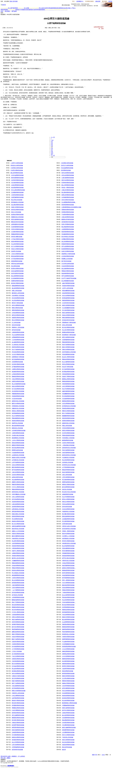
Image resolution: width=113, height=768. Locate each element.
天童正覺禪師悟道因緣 (18, 379)
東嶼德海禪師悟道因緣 (68, 626)
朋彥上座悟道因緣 (17, 290)
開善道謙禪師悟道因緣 (68, 516)
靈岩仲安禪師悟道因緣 (68, 533)
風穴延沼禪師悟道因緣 (68, 327)
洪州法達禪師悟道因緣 (67, 175)
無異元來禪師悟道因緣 (68, 739)
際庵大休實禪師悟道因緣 (18, 690)
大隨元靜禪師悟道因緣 (18, 472)
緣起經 (64, 749)
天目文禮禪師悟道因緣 (68, 582)
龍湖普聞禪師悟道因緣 (67, 249)
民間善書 (37, 9)
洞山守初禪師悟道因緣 (68, 388)
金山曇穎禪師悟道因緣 (18, 342)
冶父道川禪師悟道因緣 (18, 354)
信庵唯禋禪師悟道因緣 (18, 553)
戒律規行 (17, 9)
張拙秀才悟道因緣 (16, 251)
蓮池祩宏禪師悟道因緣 (68, 698)
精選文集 (32, 9)
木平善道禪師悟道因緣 (17, 258)
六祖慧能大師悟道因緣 (17, 168)
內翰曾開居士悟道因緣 (18, 538)
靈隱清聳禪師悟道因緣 (18, 310)
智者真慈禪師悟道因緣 (68, 555)
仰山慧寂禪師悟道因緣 (18, 300)
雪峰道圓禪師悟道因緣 (18, 418)
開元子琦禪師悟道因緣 (68, 413)
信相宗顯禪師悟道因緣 (68, 452)
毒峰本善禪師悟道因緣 (68, 676)
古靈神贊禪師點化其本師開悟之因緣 (71, 207)
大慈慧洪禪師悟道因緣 (18, 577)
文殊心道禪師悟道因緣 (18, 496)
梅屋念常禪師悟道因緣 (68, 617)
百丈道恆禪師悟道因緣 (68, 310)
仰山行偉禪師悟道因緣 (18, 415)
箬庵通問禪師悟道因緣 (68, 730)
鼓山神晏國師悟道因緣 (67, 280)
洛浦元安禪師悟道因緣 (67, 251)
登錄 (11, 1)
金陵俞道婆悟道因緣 (17, 477)
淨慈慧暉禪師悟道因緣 (68, 383)
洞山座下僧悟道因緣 (67, 366)
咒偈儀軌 (22, 9)
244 (52, 145)
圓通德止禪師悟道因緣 (68, 379)
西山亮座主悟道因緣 (16, 199)
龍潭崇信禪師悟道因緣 (17, 268)
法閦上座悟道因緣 (67, 474)
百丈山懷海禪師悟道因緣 (18, 190)
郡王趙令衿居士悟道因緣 (69, 491)
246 (52, 148)
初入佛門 (10, 8)
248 (52, 151)
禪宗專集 (48, 8)
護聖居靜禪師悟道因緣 (18, 511)
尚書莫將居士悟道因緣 (68, 511)
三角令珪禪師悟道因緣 (17, 253)
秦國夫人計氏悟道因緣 (18, 531)
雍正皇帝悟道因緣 (67, 747)
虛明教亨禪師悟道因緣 (18, 624)
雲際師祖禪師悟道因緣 (67, 209)
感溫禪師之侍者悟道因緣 (68, 253)
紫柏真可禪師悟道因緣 (18, 700)
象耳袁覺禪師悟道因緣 (68, 487)
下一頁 (53, 155)
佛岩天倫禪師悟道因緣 (18, 619)
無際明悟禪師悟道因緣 (68, 663)
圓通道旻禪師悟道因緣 (18, 445)
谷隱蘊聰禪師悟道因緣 (18, 337)
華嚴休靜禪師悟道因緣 (68, 359)
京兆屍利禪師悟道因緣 (17, 231)
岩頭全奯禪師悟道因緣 (17, 271)
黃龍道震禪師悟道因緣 (18, 442)
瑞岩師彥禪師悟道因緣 (67, 273)
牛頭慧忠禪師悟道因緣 (17, 170)
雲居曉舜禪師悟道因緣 (18, 396)
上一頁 (53, 137)
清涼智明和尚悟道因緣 (18, 391)
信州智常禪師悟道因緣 (17, 180)
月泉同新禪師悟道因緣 (18, 661)
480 (52, 154)
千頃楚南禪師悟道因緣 (67, 214)
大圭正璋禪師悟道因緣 (68, 649)
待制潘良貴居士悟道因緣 (69, 543)
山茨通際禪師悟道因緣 (68, 732)
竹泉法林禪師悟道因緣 (68, 614)
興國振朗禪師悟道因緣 (17, 234)
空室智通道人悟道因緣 (68, 437)
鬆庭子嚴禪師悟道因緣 (18, 680)
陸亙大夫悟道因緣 (16, 212)
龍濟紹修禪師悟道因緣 (68, 298)
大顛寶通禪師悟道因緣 (67, 229)
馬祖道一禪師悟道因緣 (67, 187)
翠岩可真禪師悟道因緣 (68, 344)
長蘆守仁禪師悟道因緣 (18, 550)
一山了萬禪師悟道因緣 (18, 590)
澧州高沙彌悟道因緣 (16, 236)
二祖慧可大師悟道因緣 (17, 163)
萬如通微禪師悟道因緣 (68, 720)
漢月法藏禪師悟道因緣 (18, 715)
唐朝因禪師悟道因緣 (16, 261)
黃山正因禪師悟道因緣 (18, 580)
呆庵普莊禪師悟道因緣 (18, 658)
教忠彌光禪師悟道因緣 (68, 514)
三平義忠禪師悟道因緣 (17, 239)
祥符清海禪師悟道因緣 (18, 499)
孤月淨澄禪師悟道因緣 (18, 678)
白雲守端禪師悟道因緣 (18, 462)
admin (103, 754)
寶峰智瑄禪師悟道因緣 (68, 680)
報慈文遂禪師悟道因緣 (68, 312)
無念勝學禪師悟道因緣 (68, 661)
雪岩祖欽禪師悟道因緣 (68, 597)
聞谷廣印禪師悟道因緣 (18, 703)
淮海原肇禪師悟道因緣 (68, 575)
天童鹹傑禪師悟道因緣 (18, 560)
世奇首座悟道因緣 (67, 506)
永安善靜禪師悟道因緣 (67, 256)
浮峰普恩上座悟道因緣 (18, 693)
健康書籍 (42, 9)
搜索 (16, 1)
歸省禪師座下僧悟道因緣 (69, 334)
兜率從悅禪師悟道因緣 (68, 428)
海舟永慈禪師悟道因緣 (18, 673)
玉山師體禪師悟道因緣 (68, 622)
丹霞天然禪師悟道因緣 (17, 229)
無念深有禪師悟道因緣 (68, 742)
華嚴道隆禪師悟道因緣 (68, 342)
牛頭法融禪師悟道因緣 (67, 168)
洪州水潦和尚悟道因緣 (67, 199)
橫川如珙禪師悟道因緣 (68, 604)
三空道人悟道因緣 (17, 651)
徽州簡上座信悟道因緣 (18, 558)
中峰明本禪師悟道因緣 (68, 636)
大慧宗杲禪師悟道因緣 (68, 477)
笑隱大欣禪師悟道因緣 (18, 617)
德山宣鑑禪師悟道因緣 (67, 268)
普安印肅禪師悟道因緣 (68, 550)
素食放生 (63, 8)
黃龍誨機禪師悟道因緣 (68, 290)
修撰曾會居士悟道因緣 (18, 401)
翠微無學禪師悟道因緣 (67, 244)
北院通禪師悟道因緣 (17, 361)
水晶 (2, 764)
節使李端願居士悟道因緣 (69, 352)
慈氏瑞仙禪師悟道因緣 (18, 447)
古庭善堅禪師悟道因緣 (68, 668)
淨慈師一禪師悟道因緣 (68, 531)
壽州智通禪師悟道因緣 (17, 177)
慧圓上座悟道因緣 (67, 425)
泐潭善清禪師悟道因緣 (68, 420)
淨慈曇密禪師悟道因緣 (68, 553)
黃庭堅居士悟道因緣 (17, 423)
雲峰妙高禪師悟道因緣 (68, 590)
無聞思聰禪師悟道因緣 (68, 639)
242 (52, 143)
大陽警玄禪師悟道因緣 (18, 369)
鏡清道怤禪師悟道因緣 (17, 283)
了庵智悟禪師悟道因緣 (68, 592)
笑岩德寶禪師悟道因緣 (68, 693)
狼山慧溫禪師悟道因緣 (68, 545)
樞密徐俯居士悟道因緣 (18, 491)
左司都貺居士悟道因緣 (18, 460)
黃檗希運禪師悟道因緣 (67, 204)
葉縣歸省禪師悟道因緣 (68, 332)
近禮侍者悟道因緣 (67, 523)
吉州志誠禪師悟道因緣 (17, 175)
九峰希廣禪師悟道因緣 (18, 433)
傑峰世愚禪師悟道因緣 (68, 651)
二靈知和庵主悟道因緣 (68, 445)
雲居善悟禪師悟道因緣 (18, 501)
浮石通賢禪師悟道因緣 (68, 725)
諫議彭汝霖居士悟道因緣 (18, 457)
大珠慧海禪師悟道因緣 (17, 195)
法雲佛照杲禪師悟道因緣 (18, 430)
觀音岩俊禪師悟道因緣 (17, 256)
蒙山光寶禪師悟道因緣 (67, 185)
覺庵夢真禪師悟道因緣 (18, 607)
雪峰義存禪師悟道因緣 (67, 271)
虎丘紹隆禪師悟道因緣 (18, 479)
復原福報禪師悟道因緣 (68, 612)
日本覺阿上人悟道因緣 (68, 536)
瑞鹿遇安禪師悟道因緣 (18, 317)
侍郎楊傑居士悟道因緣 (18, 406)
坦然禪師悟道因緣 (66, 170)
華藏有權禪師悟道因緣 (18, 563)
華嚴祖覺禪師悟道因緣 (18, 489)
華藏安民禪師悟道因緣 (18, 484)
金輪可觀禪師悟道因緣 (68, 283)
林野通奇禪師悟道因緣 (18, 727)
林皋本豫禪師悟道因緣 (18, 730)
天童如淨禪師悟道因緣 (68, 563)
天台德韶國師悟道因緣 (68, 307)
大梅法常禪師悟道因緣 (67, 190)
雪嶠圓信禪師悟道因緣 (18, 707)
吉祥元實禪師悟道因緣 (68, 386)
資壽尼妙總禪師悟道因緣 (18, 526)
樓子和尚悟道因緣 (66, 261)
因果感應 (58, 8)
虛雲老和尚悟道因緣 (17, 749)
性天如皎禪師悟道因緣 (18, 666)
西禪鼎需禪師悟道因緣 (18, 516)
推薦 (93, 754)
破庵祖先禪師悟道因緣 (69, 568)
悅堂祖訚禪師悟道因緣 (18, 592)
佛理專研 (15, 8)
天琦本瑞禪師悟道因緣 (69, 602)
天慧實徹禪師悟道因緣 (18, 747)
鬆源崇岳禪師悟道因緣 (18, 570)
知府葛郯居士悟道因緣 (68, 538)
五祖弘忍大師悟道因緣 (67, 165)
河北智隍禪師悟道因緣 (17, 182)
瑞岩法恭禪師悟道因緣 (18, 386)
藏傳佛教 (53, 8)
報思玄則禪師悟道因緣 (18, 315)
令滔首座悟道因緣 (17, 398)
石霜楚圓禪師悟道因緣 (68, 339)
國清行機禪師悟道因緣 (18, 536)
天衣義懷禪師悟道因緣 (68, 398)
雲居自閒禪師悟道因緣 (68, 587)
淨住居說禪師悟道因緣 (18, 352)
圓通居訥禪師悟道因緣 (68, 401)
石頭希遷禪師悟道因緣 (17, 226)
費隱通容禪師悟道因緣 (18, 717)
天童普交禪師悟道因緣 (68, 442)
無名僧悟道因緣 (15, 266)
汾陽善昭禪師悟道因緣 (18, 332)
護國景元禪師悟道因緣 (18, 482)
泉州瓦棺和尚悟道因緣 (17, 273)
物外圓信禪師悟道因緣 (18, 671)
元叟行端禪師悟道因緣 (18, 587)
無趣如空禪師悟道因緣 (68, 683)
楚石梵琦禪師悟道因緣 (18, 609)
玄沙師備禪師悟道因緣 (17, 278)
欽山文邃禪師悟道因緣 (68, 361)
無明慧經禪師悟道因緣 (18, 712)
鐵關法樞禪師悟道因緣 (18, 631)
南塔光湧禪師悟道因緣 (18, 305)
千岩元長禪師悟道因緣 (18, 656)
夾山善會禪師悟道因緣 (17, 244)
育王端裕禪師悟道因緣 (68, 479)
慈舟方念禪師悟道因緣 (68, 734)
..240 (52, 140)
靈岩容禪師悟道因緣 (67, 671)
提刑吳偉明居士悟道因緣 (69, 528)
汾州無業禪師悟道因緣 (67, 197)
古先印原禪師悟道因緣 (68, 656)
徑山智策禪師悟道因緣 (68, 460)
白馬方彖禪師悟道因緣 (18, 744)
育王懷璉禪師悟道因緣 (68, 396)
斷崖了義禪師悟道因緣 (18, 639)
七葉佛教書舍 (10, 765)
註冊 (13, 1)
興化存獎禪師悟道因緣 (18, 320)
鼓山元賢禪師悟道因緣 (18, 742)
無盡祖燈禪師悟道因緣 (68, 695)
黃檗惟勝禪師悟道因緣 (18, 413)
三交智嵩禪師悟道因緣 (18, 339)
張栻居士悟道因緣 (67, 489)
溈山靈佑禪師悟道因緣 (17, 204)
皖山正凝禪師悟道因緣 (68, 595)
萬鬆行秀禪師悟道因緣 (18, 634)
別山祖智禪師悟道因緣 (68, 599)
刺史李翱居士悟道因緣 (67, 236)
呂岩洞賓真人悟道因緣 (18, 295)
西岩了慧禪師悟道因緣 (18, 602)
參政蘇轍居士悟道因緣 (18, 437)
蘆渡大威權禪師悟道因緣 (69, 727)
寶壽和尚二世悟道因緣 (18, 327)
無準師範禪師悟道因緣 (18, 582)
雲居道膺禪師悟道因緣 (68, 354)
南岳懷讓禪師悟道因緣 (17, 187)
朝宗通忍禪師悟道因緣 (18, 720)
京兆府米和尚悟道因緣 (68, 303)
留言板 (110, 1)
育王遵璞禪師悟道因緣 (68, 521)
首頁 (2, 11)
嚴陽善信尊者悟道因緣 (67, 219)
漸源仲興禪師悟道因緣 (17, 241)
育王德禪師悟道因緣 (17, 518)
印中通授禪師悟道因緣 (18, 734)
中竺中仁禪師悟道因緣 (18, 487)
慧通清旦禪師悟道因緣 (18, 533)
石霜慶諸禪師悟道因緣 (67, 239)
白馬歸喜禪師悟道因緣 (18, 374)
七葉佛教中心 (79, 1)
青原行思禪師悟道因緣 (67, 224)
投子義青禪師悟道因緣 (68, 369)
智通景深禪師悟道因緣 (18, 381)
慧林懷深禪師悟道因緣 (68, 408)
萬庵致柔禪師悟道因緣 (68, 570)
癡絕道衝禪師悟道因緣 (68, 585)
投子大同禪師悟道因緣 (17, 246)
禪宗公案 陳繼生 (5, 758)
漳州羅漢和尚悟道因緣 (67, 222)
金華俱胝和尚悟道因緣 (17, 224)
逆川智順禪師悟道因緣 (18, 653)
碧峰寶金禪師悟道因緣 (68, 653)
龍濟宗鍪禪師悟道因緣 (68, 572)
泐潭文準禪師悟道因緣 (68, 430)
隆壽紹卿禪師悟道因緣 (18, 285)
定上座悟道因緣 (16, 322)
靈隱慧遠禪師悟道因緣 (68, 482)
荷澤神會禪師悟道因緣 (67, 182)
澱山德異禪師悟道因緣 (68, 619)
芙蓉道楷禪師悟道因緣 (68, 374)
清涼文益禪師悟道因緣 (68, 295)
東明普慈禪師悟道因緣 (68, 673)
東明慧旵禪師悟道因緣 (68, 666)
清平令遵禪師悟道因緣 (67, 246)
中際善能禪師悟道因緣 (18, 548)
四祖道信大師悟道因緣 (17, 165)
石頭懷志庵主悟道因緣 (18, 435)
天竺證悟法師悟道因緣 (67, 263)
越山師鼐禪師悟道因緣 (18, 288)
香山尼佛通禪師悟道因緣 (18, 383)
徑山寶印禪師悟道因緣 (18, 541)
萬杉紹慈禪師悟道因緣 (18, 425)
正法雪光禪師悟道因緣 (68, 678)
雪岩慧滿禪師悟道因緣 (68, 631)
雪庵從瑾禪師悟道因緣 (18, 568)
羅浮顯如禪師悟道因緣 (68, 371)
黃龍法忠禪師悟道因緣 (68, 501)
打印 (96, 754)
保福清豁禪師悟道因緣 (68, 293)
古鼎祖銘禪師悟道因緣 (18, 614)
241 (52, 141)
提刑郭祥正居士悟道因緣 (69, 464)
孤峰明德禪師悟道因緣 (68, 629)
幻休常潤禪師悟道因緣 (18, 710)
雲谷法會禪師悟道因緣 (68, 690)
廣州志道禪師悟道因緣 (67, 180)
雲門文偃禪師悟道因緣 (67, 276)
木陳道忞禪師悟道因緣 (18, 722)
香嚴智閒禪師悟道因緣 (68, 300)
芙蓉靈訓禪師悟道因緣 (67, 212)
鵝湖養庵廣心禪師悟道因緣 (69, 703)
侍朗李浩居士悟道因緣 (68, 560)
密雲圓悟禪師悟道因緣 (18, 705)
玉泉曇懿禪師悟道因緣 (68, 518)
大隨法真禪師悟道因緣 (67, 217)
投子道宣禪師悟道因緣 (18, 388)
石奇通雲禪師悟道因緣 (68, 722)
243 (52, 144)
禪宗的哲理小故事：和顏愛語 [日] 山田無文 (13, 756)
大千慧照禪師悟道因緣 (18, 649)
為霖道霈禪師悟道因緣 (68, 744)
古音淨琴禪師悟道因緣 (68, 685)
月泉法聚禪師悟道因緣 (18, 685)
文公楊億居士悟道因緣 (18, 344)
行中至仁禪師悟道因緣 (18, 612)
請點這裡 (97, 1)
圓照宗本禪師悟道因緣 (18, 403)
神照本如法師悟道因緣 (17, 263)
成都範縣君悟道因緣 (67, 494)
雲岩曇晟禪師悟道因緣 (67, 234)
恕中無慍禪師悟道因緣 (18, 646)
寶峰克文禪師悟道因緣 (68, 410)
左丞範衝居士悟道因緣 (18, 455)
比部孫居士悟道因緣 (67, 462)
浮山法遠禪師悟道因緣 (18, 334)
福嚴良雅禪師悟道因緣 (68, 391)
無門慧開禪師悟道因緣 (68, 577)
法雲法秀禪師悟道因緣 (68, 403)
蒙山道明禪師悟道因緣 (17, 172)
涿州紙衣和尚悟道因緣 (68, 320)
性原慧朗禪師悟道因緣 (68, 607)
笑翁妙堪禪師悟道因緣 (18, 565)
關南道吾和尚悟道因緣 (17, 222)
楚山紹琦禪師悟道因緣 (18, 668)
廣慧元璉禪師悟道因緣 (68, 337)
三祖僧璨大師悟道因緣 (67, 163)
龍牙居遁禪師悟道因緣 (18, 359)
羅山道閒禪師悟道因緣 (17, 276)
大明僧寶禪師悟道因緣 (18, 597)
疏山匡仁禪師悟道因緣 (68, 357)
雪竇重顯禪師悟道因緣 (18, 393)
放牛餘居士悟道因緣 (17, 595)
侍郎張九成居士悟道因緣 (69, 526)
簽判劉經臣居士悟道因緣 (69, 406)
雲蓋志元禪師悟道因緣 (17, 249)
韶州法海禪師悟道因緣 (67, 172)
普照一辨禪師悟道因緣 (68, 580)
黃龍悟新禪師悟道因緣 (68, 418)
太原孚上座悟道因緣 (67, 288)
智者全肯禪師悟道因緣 (68, 315)
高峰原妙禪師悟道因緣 (68, 624)
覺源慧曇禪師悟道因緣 (18, 629)
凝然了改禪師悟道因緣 (18, 683)
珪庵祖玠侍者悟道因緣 (18, 676)
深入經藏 (26, 8)
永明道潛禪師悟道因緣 (18, 312)
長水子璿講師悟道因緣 (18, 349)
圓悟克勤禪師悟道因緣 (18, 467)
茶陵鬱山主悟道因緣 (67, 258)
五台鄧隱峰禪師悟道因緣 (68, 202)
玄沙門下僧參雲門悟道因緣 (68, 278)
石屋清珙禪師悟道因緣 (18, 641)
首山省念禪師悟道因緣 (68, 330)
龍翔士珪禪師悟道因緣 (68, 499)
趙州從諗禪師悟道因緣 (17, 209)
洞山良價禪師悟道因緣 (67, 241)
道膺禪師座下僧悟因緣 (18, 357)
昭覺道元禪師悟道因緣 (68, 484)
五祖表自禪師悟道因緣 (18, 474)
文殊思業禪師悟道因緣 (18, 543)
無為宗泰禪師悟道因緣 (68, 472)
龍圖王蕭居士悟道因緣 (18, 514)
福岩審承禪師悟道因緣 (18, 371)
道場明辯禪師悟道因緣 (18, 506)
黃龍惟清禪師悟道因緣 (18, 420)
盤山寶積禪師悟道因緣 (67, 192)
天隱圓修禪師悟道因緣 (68, 705)
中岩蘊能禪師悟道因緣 (18, 452)
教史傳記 (68, 8)
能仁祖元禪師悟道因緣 (18, 523)
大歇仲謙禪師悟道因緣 (18, 585)
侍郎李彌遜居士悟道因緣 (18, 494)
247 (52, 149)
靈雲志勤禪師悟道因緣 (17, 219)
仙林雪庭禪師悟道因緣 (18, 698)
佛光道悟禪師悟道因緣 (18, 604)
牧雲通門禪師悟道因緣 (18, 725)
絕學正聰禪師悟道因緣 (68, 688)
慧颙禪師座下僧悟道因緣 (69, 322)
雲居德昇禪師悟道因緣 (18, 545)
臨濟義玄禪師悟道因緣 (17, 214)
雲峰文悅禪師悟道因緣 (68, 349)
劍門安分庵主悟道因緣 (68, 558)
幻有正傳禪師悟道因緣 (18, 695)
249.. (52, 152)
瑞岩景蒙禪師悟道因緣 (68, 565)
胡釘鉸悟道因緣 (16, 325)
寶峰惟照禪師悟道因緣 (18, 376)
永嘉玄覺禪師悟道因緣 (17, 185)
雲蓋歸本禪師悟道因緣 (68, 285)
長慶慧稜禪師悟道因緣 (17, 280)
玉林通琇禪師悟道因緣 (18, 732)
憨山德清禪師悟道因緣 (68, 700)
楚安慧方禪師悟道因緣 (68, 541)
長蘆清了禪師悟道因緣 (68, 376)
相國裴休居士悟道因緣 (17, 217)
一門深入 (73, 8)
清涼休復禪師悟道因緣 (18, 298)
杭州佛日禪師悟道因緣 (18, 364)
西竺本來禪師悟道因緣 (18, 663)
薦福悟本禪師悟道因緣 (18, 521)
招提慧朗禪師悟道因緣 (67, 231)
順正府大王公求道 (8, 764)
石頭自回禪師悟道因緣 (68, 509)
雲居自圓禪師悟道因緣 (68, 548)
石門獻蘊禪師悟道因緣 (18, 366)
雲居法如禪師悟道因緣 (68, 504)
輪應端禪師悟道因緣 (67, 440)
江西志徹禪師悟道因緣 (67, 177)
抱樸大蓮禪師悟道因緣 (68, 707)
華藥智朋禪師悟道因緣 (68, 381)
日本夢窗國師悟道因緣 (68, 644)
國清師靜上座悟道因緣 (18, 293)
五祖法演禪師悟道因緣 (18, 464)
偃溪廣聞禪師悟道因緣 (18, 575)
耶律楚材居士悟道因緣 (68, 634)
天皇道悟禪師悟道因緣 (67, 266)
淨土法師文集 (42, 8)
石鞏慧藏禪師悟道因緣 (17, 197)
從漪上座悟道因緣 (67, 325)
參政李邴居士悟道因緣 (18, 528)
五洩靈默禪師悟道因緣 (17, 192)
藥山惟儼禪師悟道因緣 (67, 226)
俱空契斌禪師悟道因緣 (18, 688)
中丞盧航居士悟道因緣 (68, 457)
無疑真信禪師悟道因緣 (18, 737)
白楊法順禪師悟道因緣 (18, 504)
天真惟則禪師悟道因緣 (18, 644)
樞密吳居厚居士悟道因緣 (69, 455)
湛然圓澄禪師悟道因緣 (18, 739)
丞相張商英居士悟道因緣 (69, 447)
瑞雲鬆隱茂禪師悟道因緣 (69, 646)
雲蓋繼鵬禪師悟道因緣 (68, 393)
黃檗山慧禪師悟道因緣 (68, 364)
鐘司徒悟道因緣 (16, 330)
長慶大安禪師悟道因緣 (17, 207)
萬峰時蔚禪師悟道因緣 (68, 658)
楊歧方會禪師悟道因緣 (68, 347)
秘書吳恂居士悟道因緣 (68, 423)
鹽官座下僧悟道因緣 (17, 303)
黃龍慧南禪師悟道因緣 (18, 347)
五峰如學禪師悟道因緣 (68, 712)
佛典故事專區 (4, 9)
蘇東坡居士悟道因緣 (17, 428)
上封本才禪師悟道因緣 (18, 440)
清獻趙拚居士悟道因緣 (18, 408)
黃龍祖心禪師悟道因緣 (18, 410)
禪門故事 (14, 11)
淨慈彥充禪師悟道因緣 (18, 555)
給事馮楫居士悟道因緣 (18, 509)
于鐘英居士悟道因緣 (67, 737)
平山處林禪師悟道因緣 (68, 641)
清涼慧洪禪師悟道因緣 (68, 433)
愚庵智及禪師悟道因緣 (68, 609)
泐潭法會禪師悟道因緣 (67, 195)
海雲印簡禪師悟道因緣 (18, 622)
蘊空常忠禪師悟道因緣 (68, 710)
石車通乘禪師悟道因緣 (68, 717)
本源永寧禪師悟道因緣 (18, 636)
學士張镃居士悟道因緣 (18, 572)
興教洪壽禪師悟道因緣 (68, 317)
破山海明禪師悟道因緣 (68, 715)
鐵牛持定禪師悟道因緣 (18, 626)
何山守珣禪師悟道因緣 (68, 496)
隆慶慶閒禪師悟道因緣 (68, 415)
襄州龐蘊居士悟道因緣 (17, 202)
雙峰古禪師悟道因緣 (17, 307)
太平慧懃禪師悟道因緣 (68, 467)
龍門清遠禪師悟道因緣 (18, 469)
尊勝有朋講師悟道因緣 (68, 435)
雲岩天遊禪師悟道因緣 (68, 450)
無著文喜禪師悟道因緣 (68, 305)
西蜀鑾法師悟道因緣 (17, 450)
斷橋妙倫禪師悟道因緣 (18, 599)
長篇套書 (27, 9)
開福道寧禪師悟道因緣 (68, 469)
